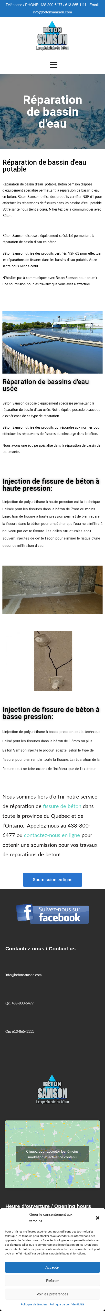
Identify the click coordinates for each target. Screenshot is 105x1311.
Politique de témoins (34, 1304)
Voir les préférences (52, 1294)
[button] (97, 1217)
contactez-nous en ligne (52, 835)
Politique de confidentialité (67, 1304)
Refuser (52, 1281)
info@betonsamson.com (52, 12)
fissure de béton (62, 806)
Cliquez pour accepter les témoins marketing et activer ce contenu (52, 1154)
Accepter (52, 1267)
